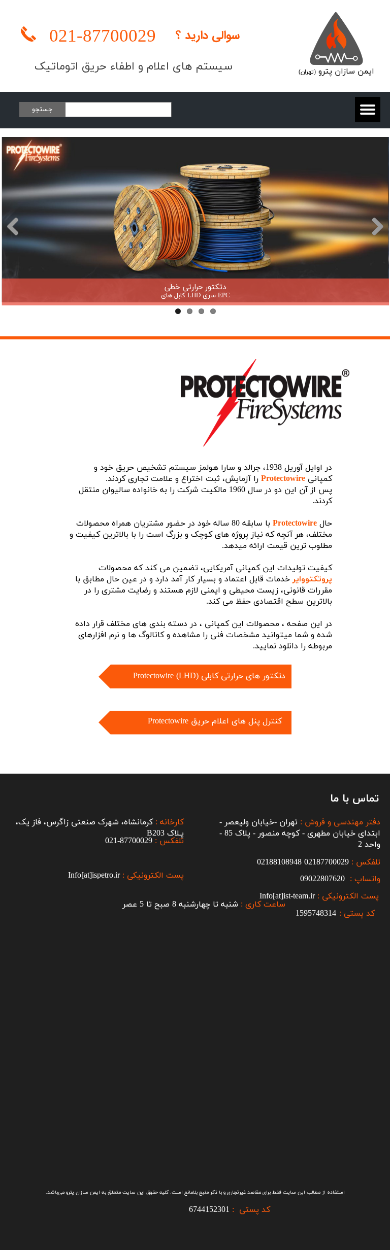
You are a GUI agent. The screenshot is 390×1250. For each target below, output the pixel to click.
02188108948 (279, 862)
